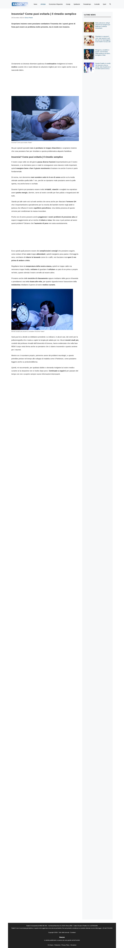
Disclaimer (73, 945)
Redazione (57, 945)
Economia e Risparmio (56, 4)
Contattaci (73, 932)
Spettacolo (77, 4)
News (35, 4)
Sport (104, 4)
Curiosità (96, 4)
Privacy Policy (65, 945)
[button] (110, 4)
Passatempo (87, 4)
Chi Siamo (50, 945)
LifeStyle (43, 4)
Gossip (68, 4)
